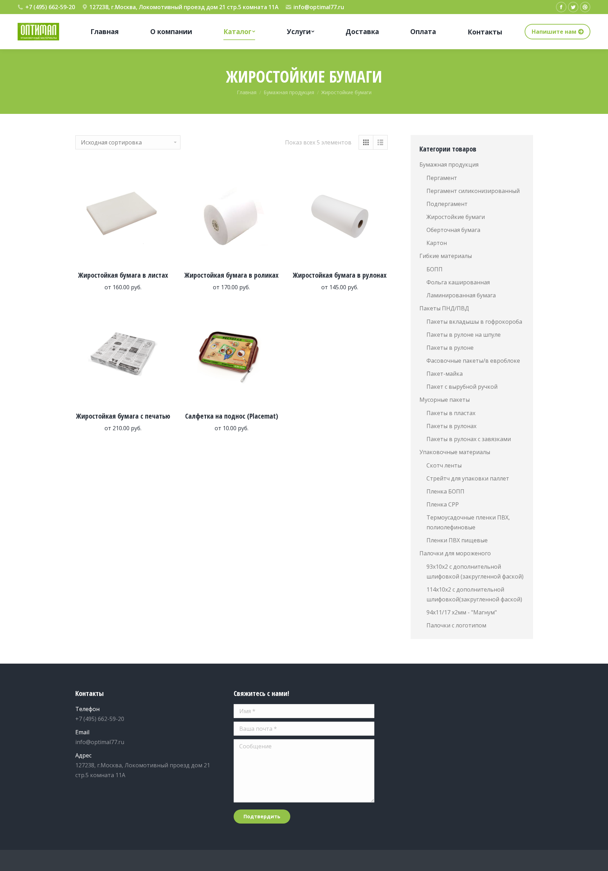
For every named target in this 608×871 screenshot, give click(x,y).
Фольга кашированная (458, 282)
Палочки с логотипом (456, 625)
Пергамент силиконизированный (473, 191)
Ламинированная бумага (461, 295)
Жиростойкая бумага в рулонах (340, 275)
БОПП (434, 269)
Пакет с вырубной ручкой (462, 387)
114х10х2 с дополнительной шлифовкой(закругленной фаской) (474, 594)
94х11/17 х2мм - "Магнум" (461, 612)
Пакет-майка (444, 374)
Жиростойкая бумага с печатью (123, 416)
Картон (436, 243)
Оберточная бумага (453, 230)
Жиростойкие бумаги (455, 217)
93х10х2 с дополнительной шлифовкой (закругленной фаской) (475, 571)
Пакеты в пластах (450, 413)
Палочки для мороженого (455, 553)
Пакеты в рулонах (451, 426)
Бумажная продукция (449, 164)
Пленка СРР (442, 504)
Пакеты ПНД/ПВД (444, 308)
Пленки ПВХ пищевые (457, 540)
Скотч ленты (444, 465)
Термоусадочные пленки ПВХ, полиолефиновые (468, 522)
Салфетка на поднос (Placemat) (231, 416)
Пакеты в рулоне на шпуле (463, 334)
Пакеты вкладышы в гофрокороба (474, 321)
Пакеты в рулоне (450, 347)
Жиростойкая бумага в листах (123, 275)
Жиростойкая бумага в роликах (231, 275)
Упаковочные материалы (454, 452)
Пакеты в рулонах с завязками (468, 439)
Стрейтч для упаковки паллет (467, 478)
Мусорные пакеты (444, 400)
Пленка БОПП (445, 491)
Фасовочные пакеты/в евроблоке (473, 360)
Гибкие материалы (445, 256)
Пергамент (441, 178)
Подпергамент (447, 204)
